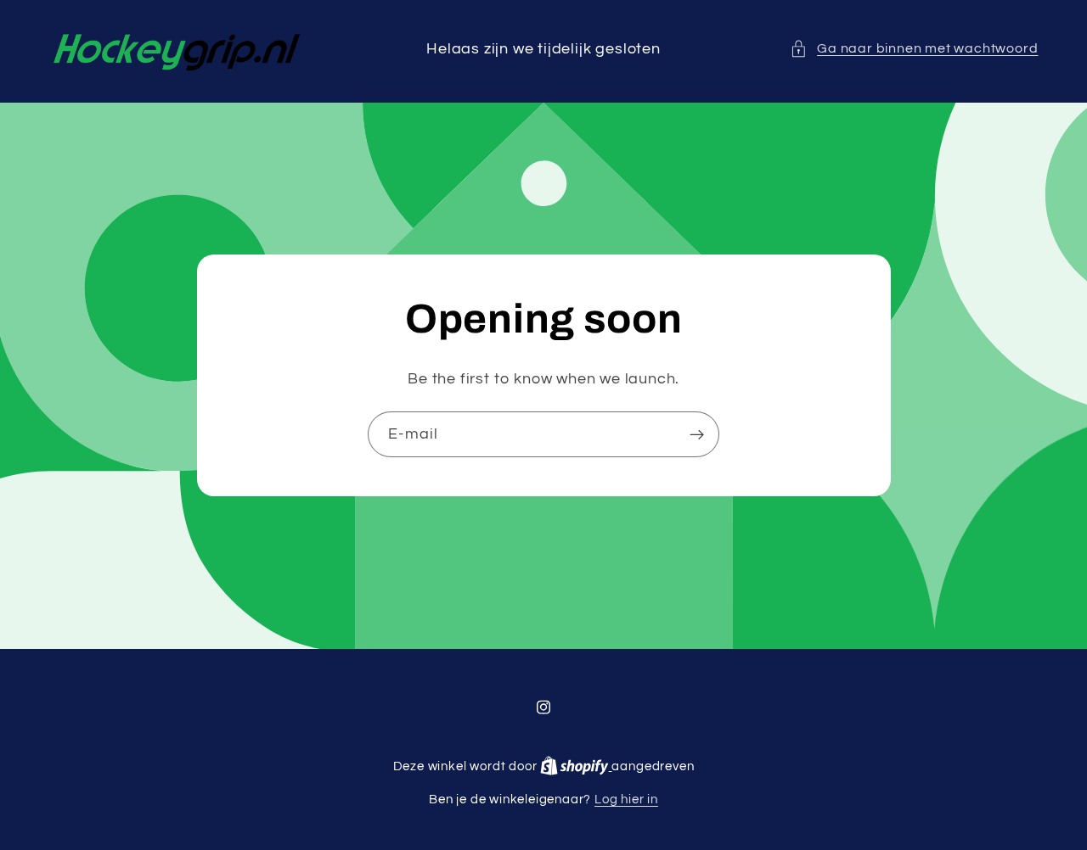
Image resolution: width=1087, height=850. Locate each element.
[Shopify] (575, 766)
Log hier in (626, 799)
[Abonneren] (696, 434)
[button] (914, 48)
